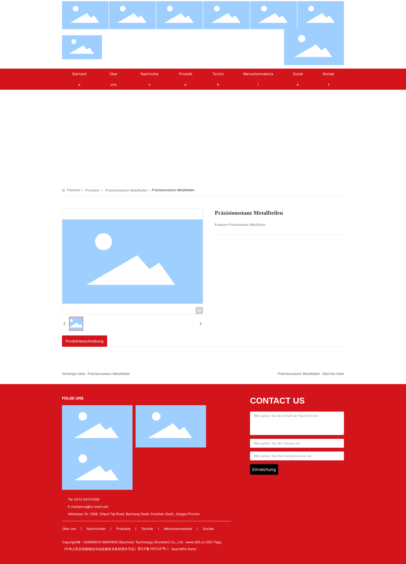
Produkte (92, 190)
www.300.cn (195, 542)
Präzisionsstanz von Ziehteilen (183, 167)
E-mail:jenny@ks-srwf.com (88, 507)
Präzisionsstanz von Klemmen (103, 167)
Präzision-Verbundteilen (223, 167)
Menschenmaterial (178, 529)
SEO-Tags (213, 542)
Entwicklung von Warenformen (263, 167)
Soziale (208, 529)
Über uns (69, 529)
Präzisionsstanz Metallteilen (143, 167)
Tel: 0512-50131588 (83, 499)
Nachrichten (96, 529)
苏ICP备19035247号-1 (153, 549)
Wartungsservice (303, 166)
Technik (147, 529)
